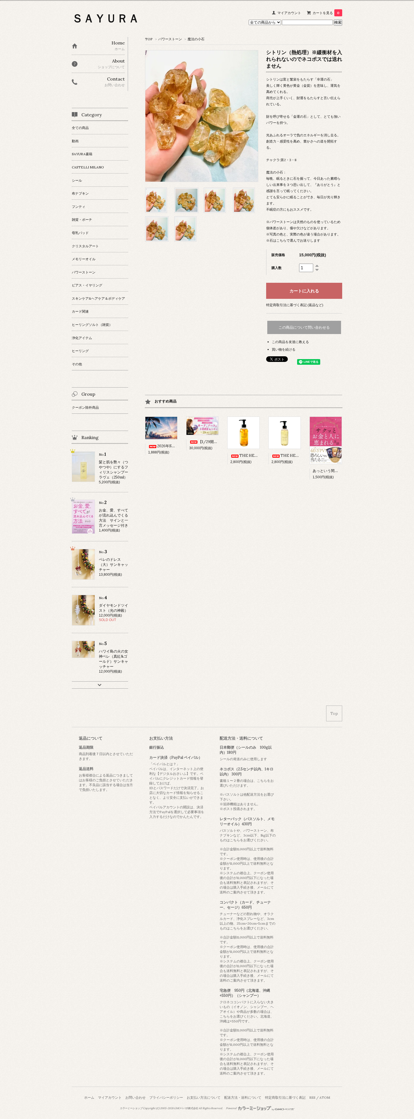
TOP (149, 39)
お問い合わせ (135, 1097)
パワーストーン (170, 39)
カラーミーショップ (131, 1108)
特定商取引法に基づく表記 (285, 1097)
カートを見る (326, 13)
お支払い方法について (204, 1097)
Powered (231, 1108)
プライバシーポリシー (166, 1097)
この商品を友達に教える (290, 342)
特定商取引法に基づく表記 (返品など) (294, 305)
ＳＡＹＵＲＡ (105, 18)
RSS (312, 1097)
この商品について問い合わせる (304, 327)
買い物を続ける (283, 349)
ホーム (89, 1097)
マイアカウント (289, 13)
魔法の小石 (196, 39)
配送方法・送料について (242, 1097)
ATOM (324, 1097)
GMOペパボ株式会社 (186, 1108)
